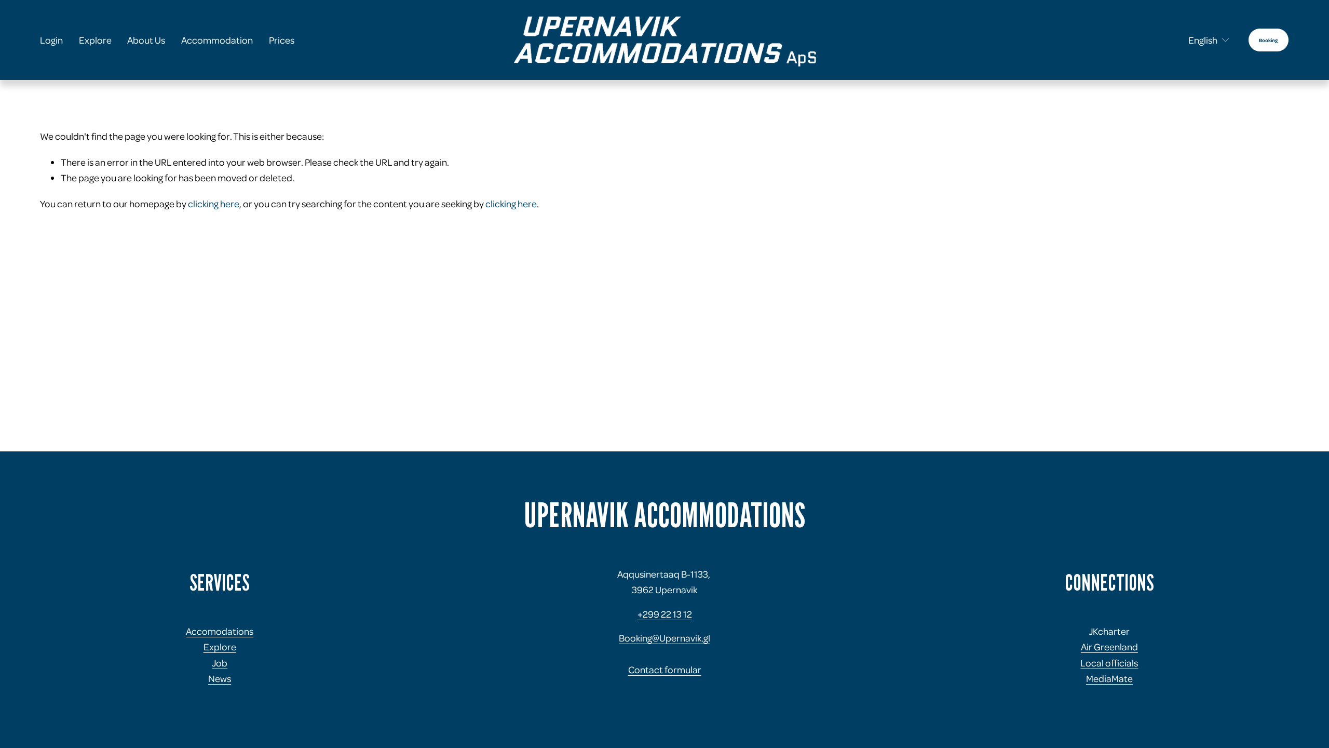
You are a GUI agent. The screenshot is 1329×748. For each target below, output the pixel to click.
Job (219, 663)
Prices (281, 40)
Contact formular (664, 669)
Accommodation (217, 40)
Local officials (1109, 663)
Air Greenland (1109, 646)
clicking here (213, 203)
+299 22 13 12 (665, 614)
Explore (95, 40)
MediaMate (1109, 678)
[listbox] (1202, 40)
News (219, 678)
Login (51, 40)
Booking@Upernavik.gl (664, 638)
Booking (1268, 40)
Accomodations (219, 631)
